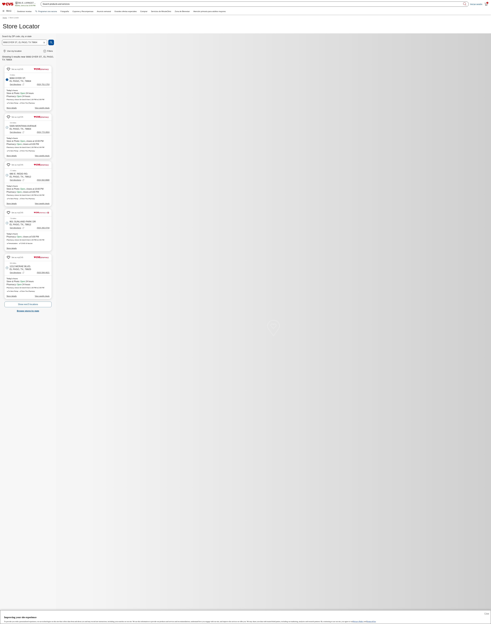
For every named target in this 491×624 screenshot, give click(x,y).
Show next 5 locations (28, 304)
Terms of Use (371, 621)
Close (486, 613)
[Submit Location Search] (51, 42)
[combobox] (24, 42)
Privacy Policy (358, 621)
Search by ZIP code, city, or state (17, 36)
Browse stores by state (28, 311)
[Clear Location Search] (44, 42)
